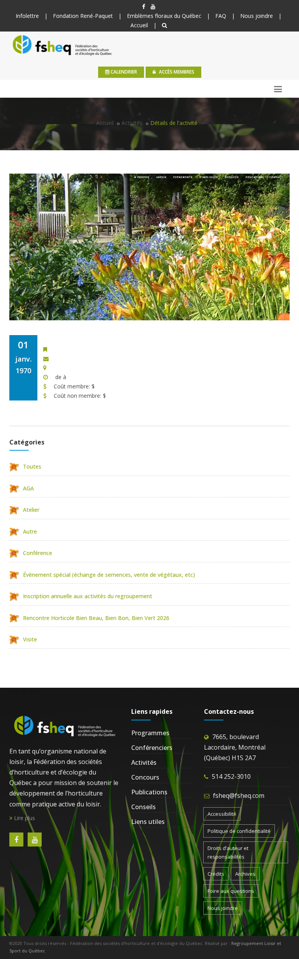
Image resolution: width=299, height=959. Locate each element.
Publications (149, 792)
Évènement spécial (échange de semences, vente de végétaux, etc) (109, 574)
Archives (245, 873)
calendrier (123, 71)
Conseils (143, 807)
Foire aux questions (231, 890)
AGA (28, 488)
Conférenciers (151, 747)
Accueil (139, 25)
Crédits (216, 873)
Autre (30, 531)
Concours (145, 777)
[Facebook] (143, 6)
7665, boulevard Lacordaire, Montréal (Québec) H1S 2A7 (235, 747)
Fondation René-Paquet (83, 15)
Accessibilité (222, 813)
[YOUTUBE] (153, 6)
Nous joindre (256, 15)
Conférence (37, 553)
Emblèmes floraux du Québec (164, 15)
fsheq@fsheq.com (238, 795)
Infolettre (27, 15)
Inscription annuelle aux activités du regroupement (87, 596)
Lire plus (23, 818)
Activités (131, 122)
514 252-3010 (231, 776)
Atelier (31, 509)
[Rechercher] (164, 25)
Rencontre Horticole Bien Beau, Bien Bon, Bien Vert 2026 (96, 618)
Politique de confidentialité (239, 830)
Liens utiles (148, 821)
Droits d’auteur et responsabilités (228, 852)
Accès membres (176, 71)
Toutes (32, 466)
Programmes (150, 733)
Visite (30, 639)
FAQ (220, 15)
